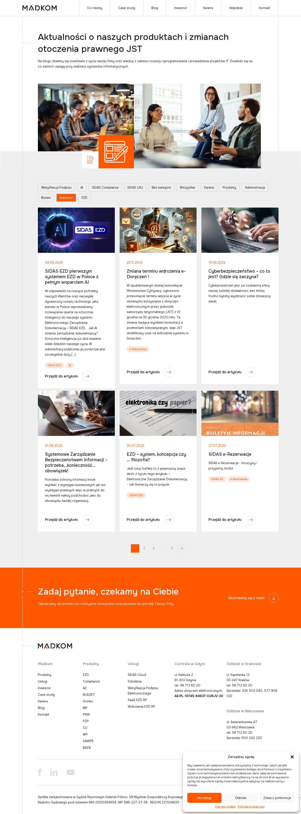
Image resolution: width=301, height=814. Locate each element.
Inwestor (180, 8)
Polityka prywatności (251, 806)
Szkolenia (135, 681)
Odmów (241, 798)
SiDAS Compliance (105, 187)
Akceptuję (204, 798)
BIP (85, 708)
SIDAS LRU (135, 187)
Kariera (208, 8)
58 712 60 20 (190, 685)
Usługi (42, 681)
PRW (86, 714)
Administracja (255, 187)
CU (85, 728)
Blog (154, 8)
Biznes (46, 198)
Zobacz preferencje (277, 798)
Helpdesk (236, 8)
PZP (86, 721)
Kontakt (264, 8)
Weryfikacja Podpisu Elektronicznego (143, 690)
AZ (85, 688)
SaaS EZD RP (137, 700)
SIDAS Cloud (137, 675)
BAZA (87, 748)
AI (81, 187)
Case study (126, 8)
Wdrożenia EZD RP (141, 707)
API (85, 734)
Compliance (91, 681)
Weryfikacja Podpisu (56, 187)
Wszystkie (187, 187)
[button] (292, 757)
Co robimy (94, 8)
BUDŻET (89, 695)
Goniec (88, 701)
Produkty (229, 187)
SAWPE (88, 741)
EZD (84, 198)
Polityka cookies (225, 806)
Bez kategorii (161, 187)
